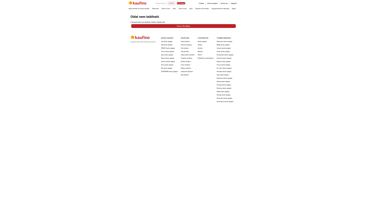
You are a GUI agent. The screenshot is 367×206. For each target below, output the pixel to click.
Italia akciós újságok (223, 75)
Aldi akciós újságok (167, 45)
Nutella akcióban (186, 61)
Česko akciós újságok (223, 51)
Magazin (234, 3)
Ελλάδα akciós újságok (224, 68)
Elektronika (155, 8)
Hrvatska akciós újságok (224, 71)
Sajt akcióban (185, 75)
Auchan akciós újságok (168, 61)
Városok (200, 48)
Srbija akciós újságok (223, 91)
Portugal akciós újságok (224, 85)
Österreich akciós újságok (224, 41)
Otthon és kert (166, 8)
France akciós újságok (223, 65)
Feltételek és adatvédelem (206, 58)
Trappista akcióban (186, 58)
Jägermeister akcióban (188, 55)
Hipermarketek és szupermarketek (139, 8)
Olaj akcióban (185, 51)
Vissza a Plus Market (183, 26)
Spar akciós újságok (167, 55)
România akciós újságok (224, 88)
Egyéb (234, 8)
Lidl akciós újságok (166, 41)
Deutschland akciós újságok (225, 55)
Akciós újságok (212, 3)
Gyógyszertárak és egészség (220, 8)
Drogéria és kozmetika (202, 8)
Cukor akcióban (185, 65)
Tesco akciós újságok (167, 51)
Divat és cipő (183, 8)
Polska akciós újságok (223, 81)
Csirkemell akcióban (187, 71)
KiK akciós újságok (166, 68)
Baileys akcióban (186, 68)
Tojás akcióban (185, 41)
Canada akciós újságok (224, 48)
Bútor (174, 8)
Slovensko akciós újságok (224, 98)
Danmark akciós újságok (224, 58)
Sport (191, 8)
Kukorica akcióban (186, 45)
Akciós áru (224, 3)
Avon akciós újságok (167, 65)
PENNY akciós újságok (168, 48)
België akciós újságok (223, 45)
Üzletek (201, 3)
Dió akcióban (185, 48)
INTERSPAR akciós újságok (169, 71)
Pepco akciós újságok (167, 58)
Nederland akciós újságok (224, 78)
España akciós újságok (224, 61)
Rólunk (200, 55)
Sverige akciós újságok (224, 95)
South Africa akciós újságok (225, 101)
